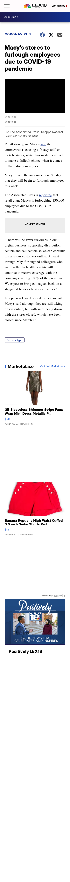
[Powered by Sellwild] (59, 595)
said (43, 144)
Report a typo (14, 340)
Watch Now (59, 6)
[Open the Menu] (6, 6)
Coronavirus (18, 34)
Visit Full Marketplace (52, 366)
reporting (45, 194)
